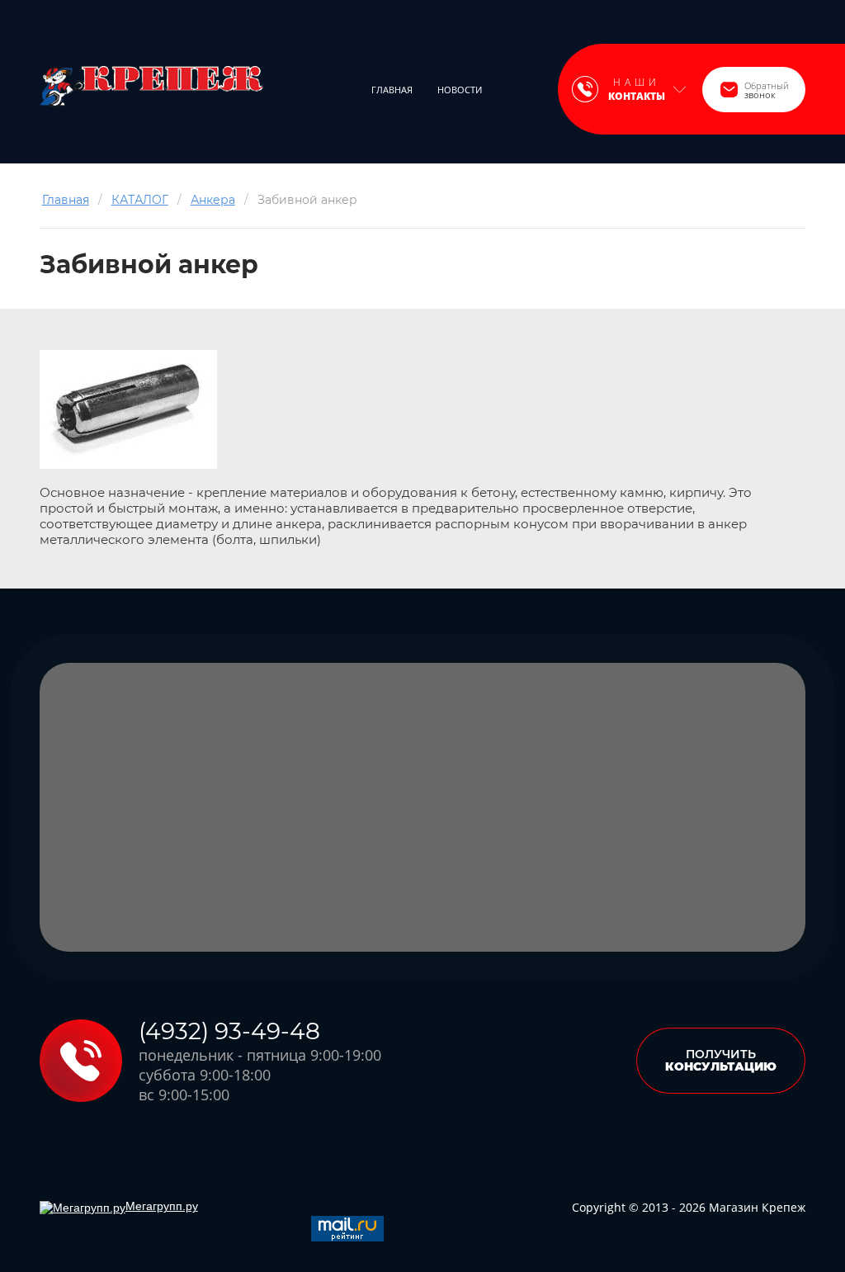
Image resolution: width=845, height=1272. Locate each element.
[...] (517, 89)
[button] (753, 89)
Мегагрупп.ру (161, 1206)
